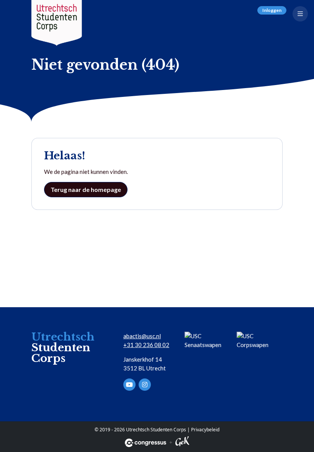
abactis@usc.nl (142, 335)
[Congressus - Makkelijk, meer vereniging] (145, 443)
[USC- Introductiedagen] (56, 23)
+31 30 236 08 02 (146, 344)
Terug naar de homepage (86, 189)
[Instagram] (145, 384)
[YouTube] (129, 384)
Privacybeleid (205, 429)
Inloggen (271, 10)
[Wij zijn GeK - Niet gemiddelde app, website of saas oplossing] (182, 442)
